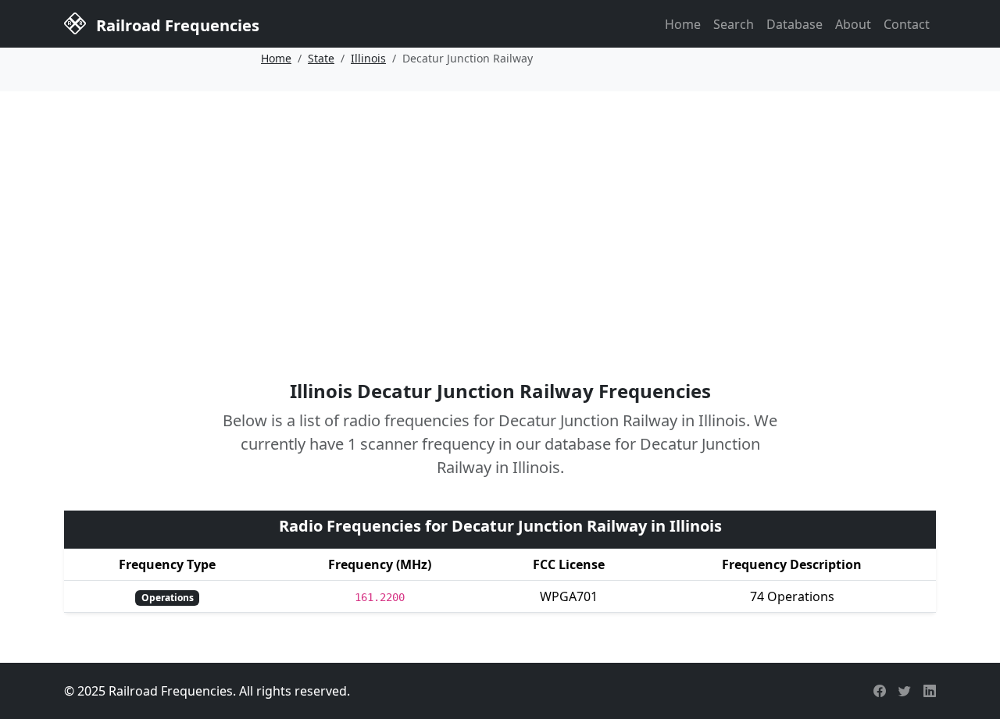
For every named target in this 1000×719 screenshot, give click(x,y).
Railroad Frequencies (175, 25)
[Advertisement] (500, 213)
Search (733, 24)
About (853, 24)
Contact (907, 24)
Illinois (368, 58)
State (321, 58)
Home (683, 24)
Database (794, 24)
